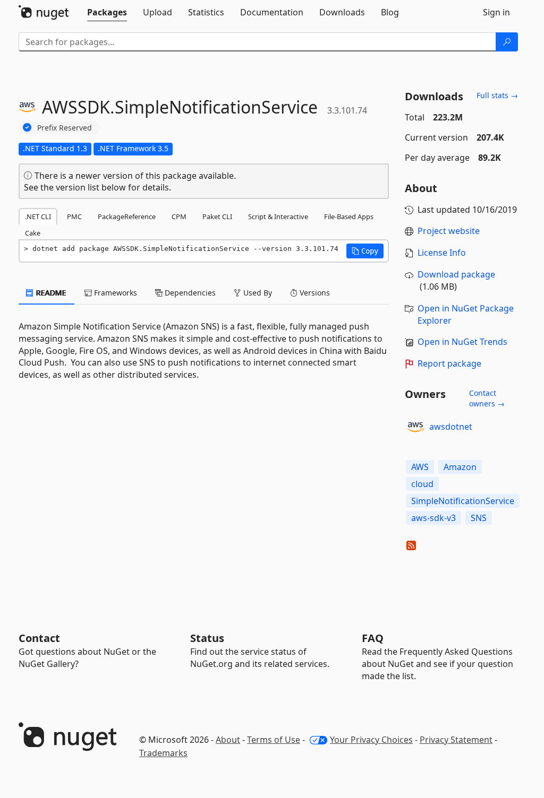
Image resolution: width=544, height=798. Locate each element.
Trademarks (163, 753)
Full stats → (497, 95)
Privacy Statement (456, 739)
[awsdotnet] (415, 427)
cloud (422, 484)
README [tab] (50, 293)
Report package (449, 363)
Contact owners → (487, 398)
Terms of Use (273, 739)
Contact (39, 638)
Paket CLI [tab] (217, 216)
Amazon (460, 467)
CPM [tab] (179, 216)
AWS (420, 467)
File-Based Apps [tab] (348, 216)
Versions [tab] (314, 293)
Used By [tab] (256, 293)
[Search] (507, 41)
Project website (449, 231)
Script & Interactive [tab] (278, 216)
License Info (442, 252)
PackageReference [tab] (127, 216)
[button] (365, 251)
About (228, 739)
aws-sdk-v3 (433, 518)
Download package (456, 274)
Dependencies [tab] (189, 293)
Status (207, 638)
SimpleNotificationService (462, 501)
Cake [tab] (32, 233)
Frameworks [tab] (114, 293)
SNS (479, 518)
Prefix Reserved (64, 128)
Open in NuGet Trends (462, 342)
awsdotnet (450, 426)
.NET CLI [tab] (38, 216)
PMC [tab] (74, 216)
